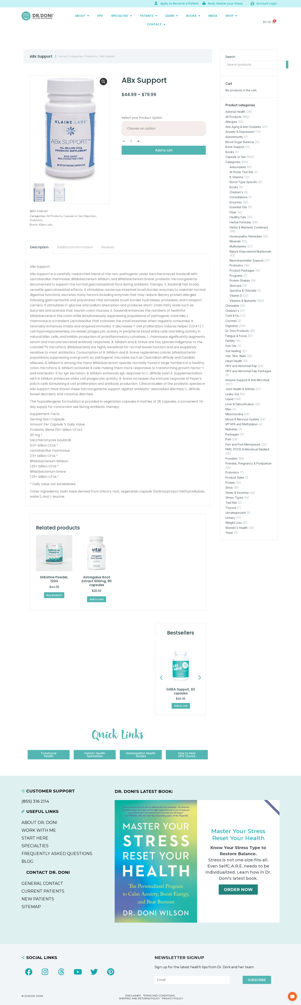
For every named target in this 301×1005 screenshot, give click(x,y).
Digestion (90, 216)
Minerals (235, 241)
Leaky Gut (232, 394)
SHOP (229, 16)
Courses (231, 320)
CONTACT (154, 24)
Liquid (229, 399)
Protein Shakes (240, 280)
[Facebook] (29, 972)
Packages (232, 434)
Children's (236, 192)
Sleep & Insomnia (237, 492)
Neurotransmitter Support (247, 260)
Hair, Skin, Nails (235, 356)
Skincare (235, 285)
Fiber (233, 212)
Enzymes (236, 202)
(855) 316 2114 (35, 801)
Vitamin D (236, 295)
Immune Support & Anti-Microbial (247, 380)
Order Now (238, 889)
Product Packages (242, 270)
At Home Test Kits (241, 172)
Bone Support (234, 147)
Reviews (107, 247)
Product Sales (234, 477)
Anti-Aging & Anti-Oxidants (243, 127)
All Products (54, 216)
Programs (236, 275)
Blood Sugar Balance (239, 142)
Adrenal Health (235, 111)
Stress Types (234, 497)
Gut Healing (233, 351)
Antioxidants (238, 167)
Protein (230, 482)
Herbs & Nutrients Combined (249, 227)
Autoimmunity (234, 137)
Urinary (230, 517)
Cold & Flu (232, 316)
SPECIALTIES (119, 16)
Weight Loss (233, 522)
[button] (103, 81)
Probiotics (91, 56)
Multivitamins (238, 246)
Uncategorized (235, 512)
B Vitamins (236, 177)
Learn (169, 16)
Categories (76, 56)
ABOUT (80, 16)
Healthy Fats (238, 217)
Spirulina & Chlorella (243, 290)
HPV (100, 16)
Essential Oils (238, 207)
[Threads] (61, 972)
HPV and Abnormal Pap (241, 366)
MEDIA (212, 16)
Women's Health (236, 527)
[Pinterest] (110, 972)
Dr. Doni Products (237, 330)
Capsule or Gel (72, 216)
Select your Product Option (142, 118)
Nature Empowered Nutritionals (250, 251)
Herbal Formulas (240, 222)
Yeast (229, 533)
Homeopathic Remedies (246, 236)
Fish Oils (230, 346)
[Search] (287, 65)
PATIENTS (146, 16)
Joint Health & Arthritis (240, 389)
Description (39, 247)
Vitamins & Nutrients (243, 300)
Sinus (229, 487)
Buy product (54, 595)
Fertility (230, 341)
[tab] (39, 247)
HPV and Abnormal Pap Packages (248, 371)
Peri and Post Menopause (242, 444)
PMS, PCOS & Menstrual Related (247, 449)
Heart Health (233, 361)
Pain (228, 439)
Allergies (231, 121)
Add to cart (163, 150)
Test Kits (231, 502)
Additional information (75, 247)
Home (62, 56)
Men (228, 409)
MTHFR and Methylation (241, 424)
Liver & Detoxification (239, 404)
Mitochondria (234, 414)
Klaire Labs (46, 224)
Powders (231, 458)
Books (191, 16)
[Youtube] (78, 972)
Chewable (232, 305)
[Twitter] (94, 972)
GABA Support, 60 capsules (180, 691)
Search (230, 56)
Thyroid (230, 507)
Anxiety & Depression (240, 132)
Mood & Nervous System (242, 419)
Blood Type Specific (243, 182)
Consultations (239, 197)
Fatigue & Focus (236, 336)
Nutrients (231, 429)
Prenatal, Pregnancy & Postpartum (248, 463)
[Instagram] (45, 972)
